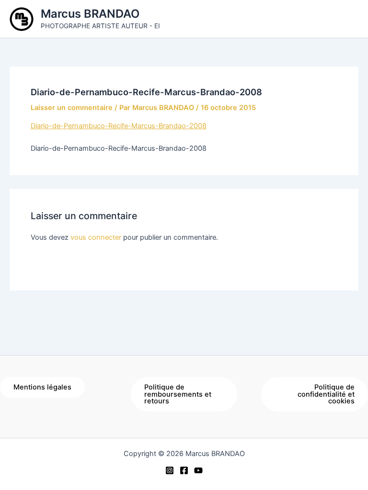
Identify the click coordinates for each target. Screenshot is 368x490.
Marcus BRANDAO (90, 14)
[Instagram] (169, 470)
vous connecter (95, 237)
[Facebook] (184, 470)
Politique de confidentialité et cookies (326, 394)
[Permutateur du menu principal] (348, 18)
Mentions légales (42, 387)
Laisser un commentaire (72, 107)
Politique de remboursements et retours (177, 394)
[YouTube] (198, 470)
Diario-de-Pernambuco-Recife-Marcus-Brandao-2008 (119, 126)
